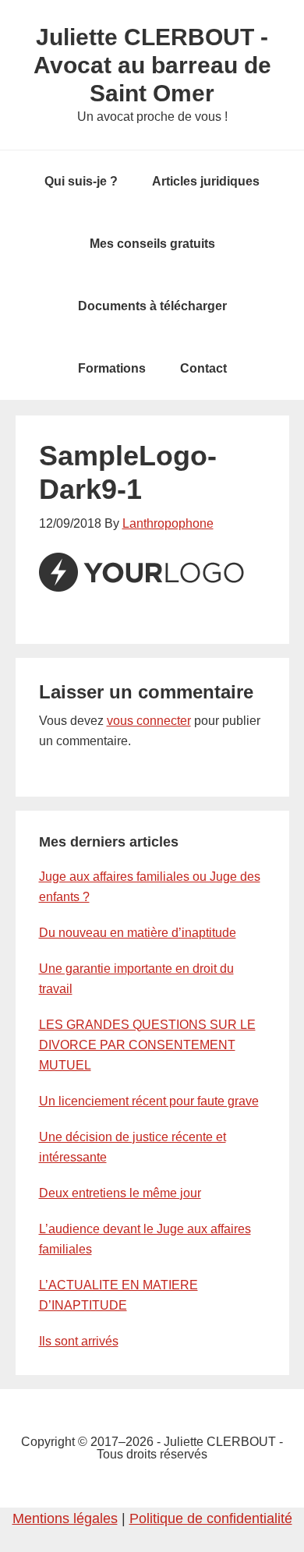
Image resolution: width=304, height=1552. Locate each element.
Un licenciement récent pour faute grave (149, 1101)
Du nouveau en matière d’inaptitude (137, 932)
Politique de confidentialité (210, 1518)
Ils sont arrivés (78, 1341)
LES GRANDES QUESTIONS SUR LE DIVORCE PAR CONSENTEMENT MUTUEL (147, 1045)
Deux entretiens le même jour (120, 1193)
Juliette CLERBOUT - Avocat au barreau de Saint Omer (152, 65)
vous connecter (149, 720)
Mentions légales (65, 1518)
